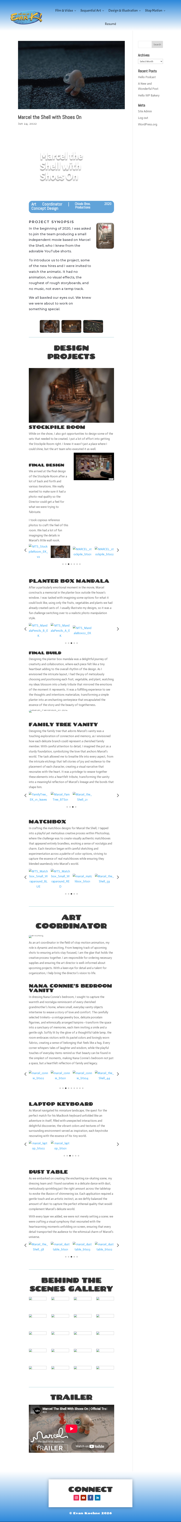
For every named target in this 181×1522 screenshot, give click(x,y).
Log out (143, 118)
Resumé (110, 24)
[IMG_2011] (105, 1327)
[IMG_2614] (38, 1378)
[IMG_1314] (83, 1309)
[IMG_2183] (83, 1344)
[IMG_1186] (38, 1309)
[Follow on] (104, 1497)
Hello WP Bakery (148, 95)
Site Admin (145, 111)
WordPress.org (147, 124)
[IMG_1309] (60, 1309)
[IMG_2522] (83, 1361)
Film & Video (64, 10)
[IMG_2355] (38, 1361)
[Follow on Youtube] (83, 1497)
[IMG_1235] (105, 1309)
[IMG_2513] (60, 1344)
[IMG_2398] (60, 1361)
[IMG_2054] (83, 1327)
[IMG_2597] (105, 1344)
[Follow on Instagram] (76, 1497)
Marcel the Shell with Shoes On (49, 117)
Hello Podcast (147, 77)
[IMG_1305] (38, 1327)
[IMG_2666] (105, 1378)
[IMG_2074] (38, 1344)
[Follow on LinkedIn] (97, 1497)
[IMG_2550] (105, 1361)
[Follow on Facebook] (90, 1497)
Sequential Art (90, 10)
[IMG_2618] (83, 1378)
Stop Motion (153, 10)
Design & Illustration (123, 10)
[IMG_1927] (60, 1327)
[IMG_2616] (60, 1378)
